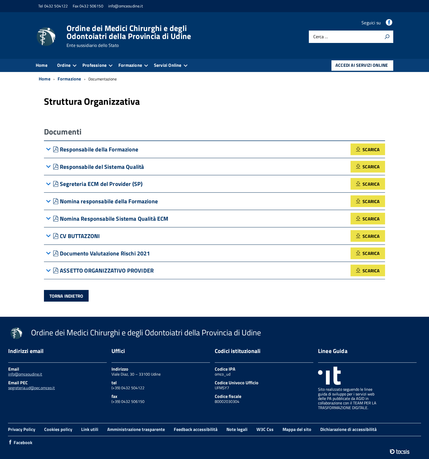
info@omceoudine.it (25, 374)
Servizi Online (167, 65)
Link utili (89, 429)
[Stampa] (387, 37)
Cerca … (320, 36)
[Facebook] (389, 22)
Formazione (130, 65)
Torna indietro (66, 296)
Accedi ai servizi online (361, 65)
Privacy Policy (21, 429)
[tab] (214, 149)
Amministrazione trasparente (136, 429)
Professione (94, 65)
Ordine (64, 65)
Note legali (237, 429)
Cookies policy (58, 429)
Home (41, 65)
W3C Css (265, 429)
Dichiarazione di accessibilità (348, 429)
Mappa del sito (297, 429)
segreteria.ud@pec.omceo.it (31, 388)
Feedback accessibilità (195, 429)
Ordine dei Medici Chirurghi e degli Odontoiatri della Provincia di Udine (129, 36)
